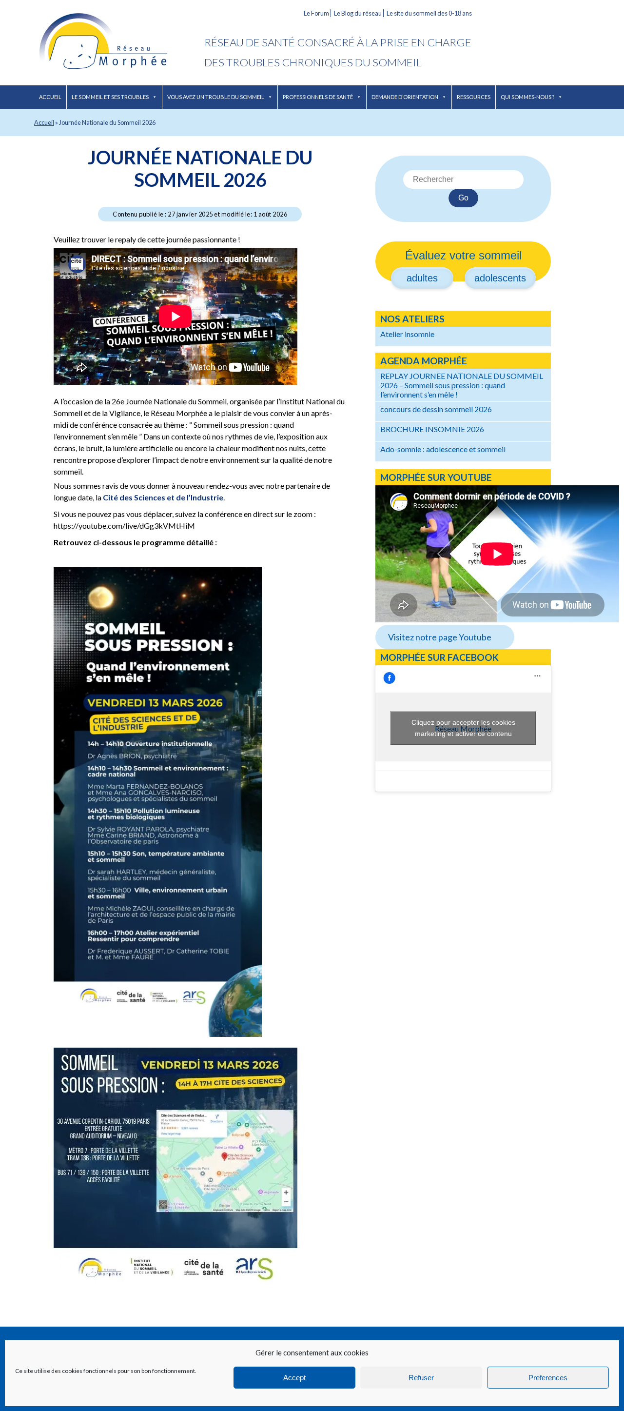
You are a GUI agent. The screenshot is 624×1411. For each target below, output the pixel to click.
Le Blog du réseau (358, 13)
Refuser (421, 1377)
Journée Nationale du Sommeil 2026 (200, 168)
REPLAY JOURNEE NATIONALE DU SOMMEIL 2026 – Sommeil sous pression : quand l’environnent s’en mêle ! (461, 385)
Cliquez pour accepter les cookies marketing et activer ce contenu (463, 727)
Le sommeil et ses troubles (110, 97)
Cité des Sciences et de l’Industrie (163, 497)
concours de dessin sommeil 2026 (436, 409)
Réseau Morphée (119, 42)
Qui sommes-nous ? (527, 97)
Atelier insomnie (407, 333)
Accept (294, 1377)
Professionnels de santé (318, 97)
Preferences (547, 1377)
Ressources (473, 97)
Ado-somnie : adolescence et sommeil (443, 449)
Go (463, 198)
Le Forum (316, 13)
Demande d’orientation (404, 97)
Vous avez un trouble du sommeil (215, 97)
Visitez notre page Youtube (439, 637)
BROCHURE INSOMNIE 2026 (432, 429)
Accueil (50, 97)
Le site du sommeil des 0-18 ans (429, 13)
